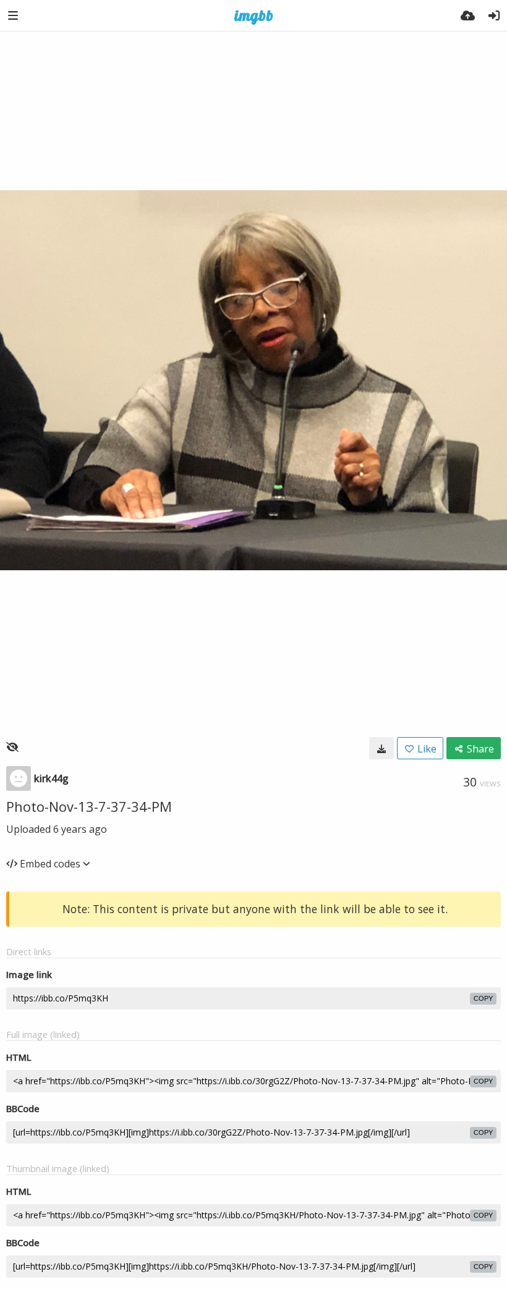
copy (483, 998)
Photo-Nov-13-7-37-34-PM (89, 806)
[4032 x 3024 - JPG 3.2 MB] (381, 748)
